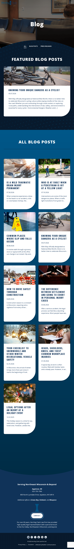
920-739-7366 (37, 491)
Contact (37, 516)
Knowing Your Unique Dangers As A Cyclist (34, 90)
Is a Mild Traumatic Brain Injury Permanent (19, 185)
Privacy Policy (22, 544)
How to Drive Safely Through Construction (19, 292)
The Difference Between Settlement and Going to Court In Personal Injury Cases (53, 295)
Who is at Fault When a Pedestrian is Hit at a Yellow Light (53, 185)
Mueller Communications (49, 545)
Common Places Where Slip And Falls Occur (19, 238)
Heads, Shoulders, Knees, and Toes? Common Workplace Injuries (53, 352)
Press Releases (46, 46)
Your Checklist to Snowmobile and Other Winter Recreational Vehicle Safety (19, 354)
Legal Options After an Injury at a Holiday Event (19, 410)
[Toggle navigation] (71, 2)
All (25, 46)
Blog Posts (33, 46)
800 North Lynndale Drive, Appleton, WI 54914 (37, 495)
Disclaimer (31, 544)
